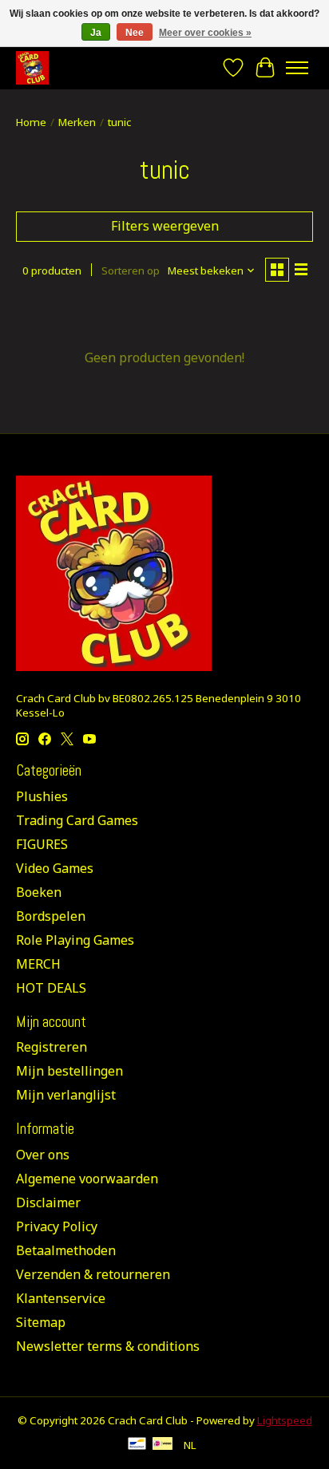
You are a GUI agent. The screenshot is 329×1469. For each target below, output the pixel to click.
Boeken (38, 892)
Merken (77, 122)
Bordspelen (50, 916)
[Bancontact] (137, 1445)
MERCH (38, 964)
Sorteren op (130, 270)
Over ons (42, 1154)
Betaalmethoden (66, 1250)
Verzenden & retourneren (93, 1274)
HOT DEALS (51, 988)
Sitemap (40, 1322)
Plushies (42, 796)
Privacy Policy (56, 1226)
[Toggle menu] (297, 68)
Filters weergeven (165, 226)
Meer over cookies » (205, 32)
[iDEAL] (162, 1445)
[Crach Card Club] (32, 67)
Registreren (51, 1047)
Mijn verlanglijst (66, 1095)
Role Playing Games (75, 940)
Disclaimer (48, 1202)
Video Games (54, 868)
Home (31, 122)
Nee (134, 32)
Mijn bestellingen (69, 1071)
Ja (95, 32)
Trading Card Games (77, 820)
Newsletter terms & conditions (108, 1346)
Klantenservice (60, 1298)
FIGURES (42, 844)
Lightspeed (284, 1420)
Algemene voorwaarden (87, 1178)
